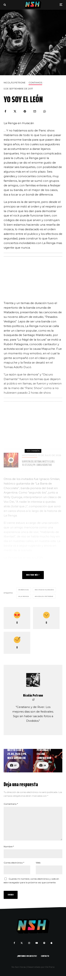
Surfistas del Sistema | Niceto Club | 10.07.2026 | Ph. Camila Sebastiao (38, 463)
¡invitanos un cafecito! (27, 956)
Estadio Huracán (45, 590)
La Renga (24, 596)
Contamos (35, 82)
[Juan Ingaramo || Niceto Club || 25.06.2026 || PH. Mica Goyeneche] (18, 760)
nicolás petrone (44, 596)
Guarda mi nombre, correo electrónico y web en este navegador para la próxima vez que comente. (31, 880)
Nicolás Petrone (14, 82)
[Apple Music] (51, 943)
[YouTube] (37, 943)
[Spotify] (44, 943)
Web (38, 862)
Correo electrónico (14, 862)
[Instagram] (29, 943)
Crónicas (24, 590)
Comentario (11, 804)
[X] (21, 943)
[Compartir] (5, 111)
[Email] (34, 111)
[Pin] (25, 111)
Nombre (9, 846)
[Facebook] (14, 943)
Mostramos (29, 455)
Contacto (45, 956)
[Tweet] (15, 111)
